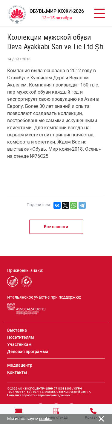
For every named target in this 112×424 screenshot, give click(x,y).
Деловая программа (27, 351)
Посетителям (20, 337)
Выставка (17, 330)
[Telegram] (82, 205)
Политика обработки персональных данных (38, 395)
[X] (65, 205)
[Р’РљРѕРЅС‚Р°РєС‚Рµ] (57, 205)
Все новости (56, 226)
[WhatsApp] (73, 205)
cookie (45, 418)
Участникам (19, 344)
